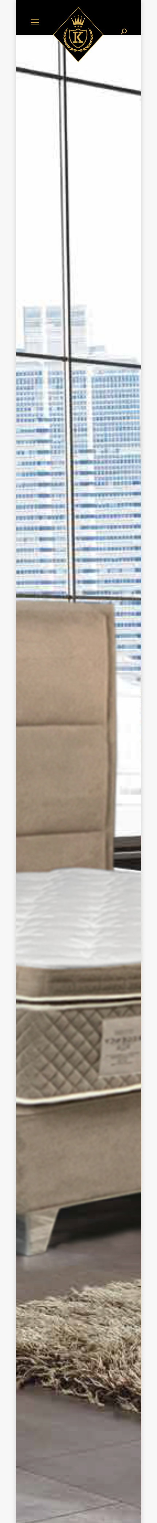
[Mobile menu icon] (34, 22)
